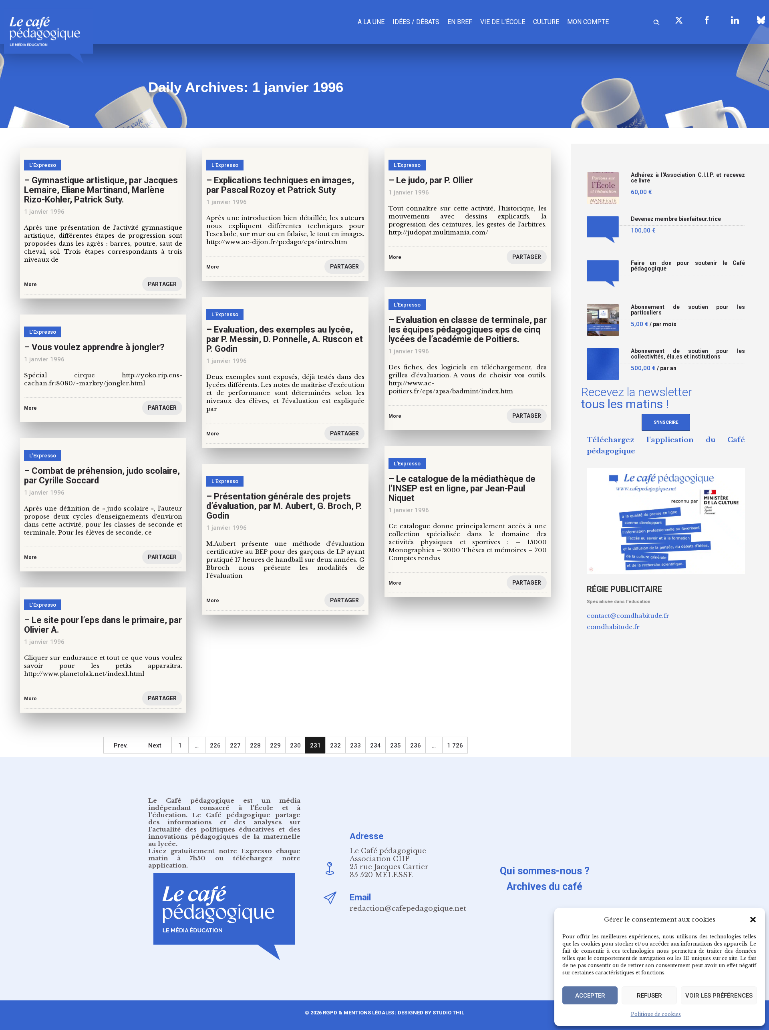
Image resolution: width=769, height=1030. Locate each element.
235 (395, 745)
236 (415, 745)
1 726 (455, 745)
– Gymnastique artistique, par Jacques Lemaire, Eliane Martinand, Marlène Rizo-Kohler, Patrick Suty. (101, 189)
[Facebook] (707, 20)
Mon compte (588, 22)
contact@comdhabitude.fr (628, 615)
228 (255, 745)
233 (355, 745)
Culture (546, 22)
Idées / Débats (416, 22)
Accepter (590, 995)
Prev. (121, 745)
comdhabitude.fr (613, 627)
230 (295, 745)
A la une (371, 22)
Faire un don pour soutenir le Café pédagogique (688, 266)
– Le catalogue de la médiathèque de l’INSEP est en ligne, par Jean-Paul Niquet (462, 488)
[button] (753, 920)
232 (335, 745)
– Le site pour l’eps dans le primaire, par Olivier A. (103, 625)
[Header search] (656, 21)
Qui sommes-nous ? (545, 871)
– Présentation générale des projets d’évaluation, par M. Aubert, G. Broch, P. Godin (284, 506)
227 (235, 745)
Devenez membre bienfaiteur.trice (676, 219)
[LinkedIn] (735, 20)
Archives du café (544, 886)
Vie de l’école (502, 22)
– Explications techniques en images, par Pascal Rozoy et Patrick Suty (280, 185)
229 (275, 745)
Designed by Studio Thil (430, 1013)
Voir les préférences (719, 995)
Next (154, 745)
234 (375, 745)
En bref (459, 22)
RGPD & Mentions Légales (358, 1013)
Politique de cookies (656, 1014)
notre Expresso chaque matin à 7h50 (224, 854)
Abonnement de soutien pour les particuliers (688, 310)
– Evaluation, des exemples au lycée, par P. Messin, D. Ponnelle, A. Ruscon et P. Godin (284, 339)
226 (215, 745)
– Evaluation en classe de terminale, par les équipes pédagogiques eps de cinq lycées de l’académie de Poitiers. (468, 329)
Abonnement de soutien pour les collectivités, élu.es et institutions (688, 354)
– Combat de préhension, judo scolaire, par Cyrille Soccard (102, 475)
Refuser (649, 995)
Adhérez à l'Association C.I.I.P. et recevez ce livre (688, 178)
